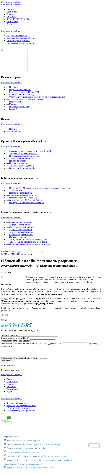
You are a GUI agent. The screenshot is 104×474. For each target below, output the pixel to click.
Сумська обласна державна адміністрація (25, 448)
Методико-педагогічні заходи (22, 195)
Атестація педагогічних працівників (26, 99)
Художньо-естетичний (19, 225)
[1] (2, 315)
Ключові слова (8, 251)
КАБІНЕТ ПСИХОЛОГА (18, 19)
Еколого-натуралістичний (21, 234)
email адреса (15, 341)
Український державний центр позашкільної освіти (30, 468)
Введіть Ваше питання (20, 358)
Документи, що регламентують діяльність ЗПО (31, 151)
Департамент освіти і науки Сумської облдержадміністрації (33, 444)
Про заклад (14, 87)
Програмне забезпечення (20, 193)
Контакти (13, 104)
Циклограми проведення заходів (24, 156)
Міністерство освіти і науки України (23, 440)
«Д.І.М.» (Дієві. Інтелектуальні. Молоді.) (28, 242)
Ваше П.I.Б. (15, 338)
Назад (3, 320)
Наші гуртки (12, 12)
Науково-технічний (18, 237)
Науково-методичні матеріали (23, 198)
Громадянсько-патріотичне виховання (26, 202)
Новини (10, 14)
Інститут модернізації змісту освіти (22, 452)
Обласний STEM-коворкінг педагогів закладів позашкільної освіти (40, 188)
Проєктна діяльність (18, 163)
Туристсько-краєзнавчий (20, 229)
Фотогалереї (12, 21)
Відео (9, 24)
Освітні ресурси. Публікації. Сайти (25, 200)
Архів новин (15, 131)
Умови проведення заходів (21, 158)
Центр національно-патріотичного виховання (30, 244)
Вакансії (13, 109)
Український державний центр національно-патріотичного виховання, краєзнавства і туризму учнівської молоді (38, 462)
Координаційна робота (16, 35)
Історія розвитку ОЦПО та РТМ (24, 92)
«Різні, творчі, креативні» (18, 40)
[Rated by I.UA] (94, 447)
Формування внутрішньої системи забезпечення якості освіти (37, 97)
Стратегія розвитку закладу (22, 94)
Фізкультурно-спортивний (21, 232)
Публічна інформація (19, 106)
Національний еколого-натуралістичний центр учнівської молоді (36, 456)
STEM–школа (15, 190)
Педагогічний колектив (20, 89)
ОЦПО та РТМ (8, 254)
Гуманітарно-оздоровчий (20, 222)
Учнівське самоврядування (21, 166)
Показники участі (17, 161)
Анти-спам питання (31, 343)
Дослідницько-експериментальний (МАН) (28, 239)
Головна (10, 9)
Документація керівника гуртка (23, 153)
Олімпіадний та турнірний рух (23, 168)
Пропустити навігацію (11, 2)
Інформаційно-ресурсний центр (21, 38)
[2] (6, 315)
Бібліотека (11, 16)
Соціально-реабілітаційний (21, 227)
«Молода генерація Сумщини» (20, 43)
